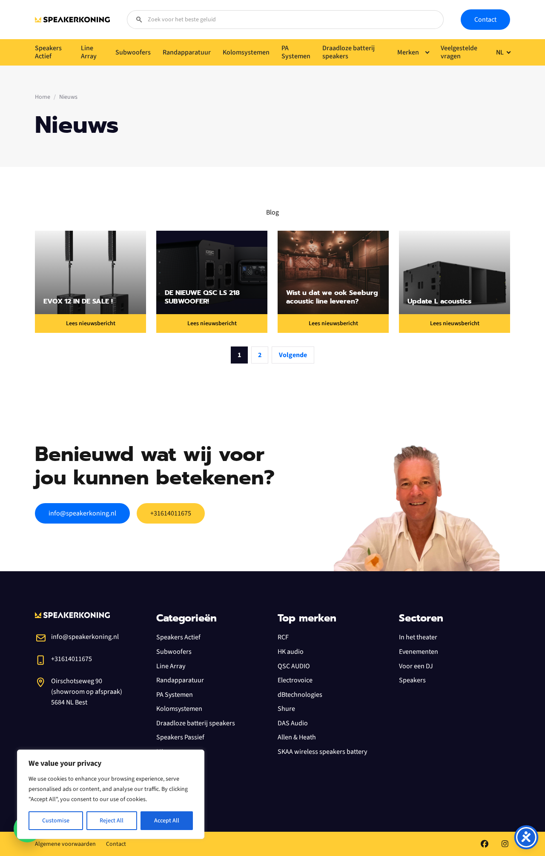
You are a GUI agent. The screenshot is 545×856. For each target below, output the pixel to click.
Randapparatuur (180, 680)
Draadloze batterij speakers (195, 723)
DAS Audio (293, 723)
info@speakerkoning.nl (82, 513)
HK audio (291, 651)
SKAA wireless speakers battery (322, 751)
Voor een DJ (416, 666)
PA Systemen (174, 694)
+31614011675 (170, 513)
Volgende (293, 355)
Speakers (412, 680)
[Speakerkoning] (72, 19)
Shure (286, 708)
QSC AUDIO (294, 666)
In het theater (418, 637)
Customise (55, 820)
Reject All (111, 820)
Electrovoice (295, 680)
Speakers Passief (180, 737)
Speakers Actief (178, 637)
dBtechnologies (300, 694)
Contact (485, 19)
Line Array (170, 666)
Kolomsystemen (179, 708)
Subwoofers (174, 651)
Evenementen (418, 651)
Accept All (166, 820)
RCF (283, 637)
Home (42, 97)
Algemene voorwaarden (65, 844)
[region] (110, 794)
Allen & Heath (297, 737)
